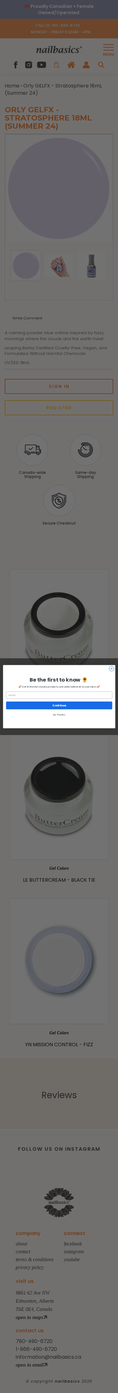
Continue (59, 705)
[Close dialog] (111, 668)
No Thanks (59, 714)
